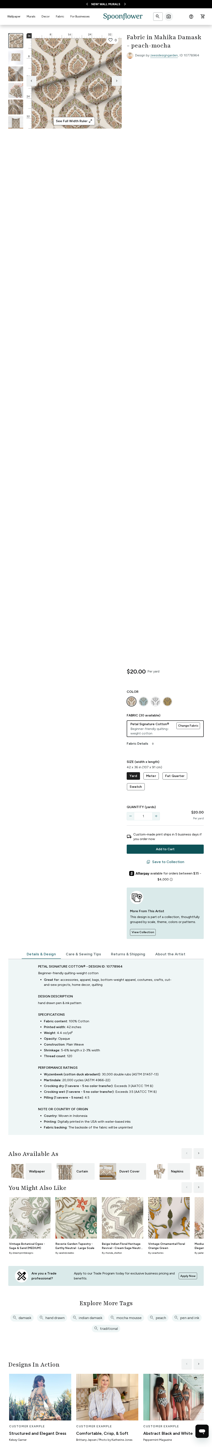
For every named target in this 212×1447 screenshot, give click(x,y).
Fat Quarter (174, 776)
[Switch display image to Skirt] (15, 90)
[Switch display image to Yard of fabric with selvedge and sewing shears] (15, 57)
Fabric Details (141, 743)
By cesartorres (155, 1252)
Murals (31, 16)
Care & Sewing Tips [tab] (83, 954)
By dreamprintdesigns (21, 1252)
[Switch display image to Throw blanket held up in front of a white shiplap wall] (15, 123)
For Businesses (80, 16)
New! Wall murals (105, 4)
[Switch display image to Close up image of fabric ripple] (15, 107)
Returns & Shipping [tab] (128, 954)
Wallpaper (13, 16)
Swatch (136, 787)
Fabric (60, 16)
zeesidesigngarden (164, 55)
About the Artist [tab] (170, 954)
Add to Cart (165, 849)
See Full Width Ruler (74, 121)
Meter (151, 776)
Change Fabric (188, 725)
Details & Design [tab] (41, 954)
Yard (133, 776)
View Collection (143, 932)
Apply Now (187, 1276)
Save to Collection (165, 862)
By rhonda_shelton (112, 1252)
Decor (46, 16)
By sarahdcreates (64, 1252)
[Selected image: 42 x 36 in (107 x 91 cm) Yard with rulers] (15, 40)
